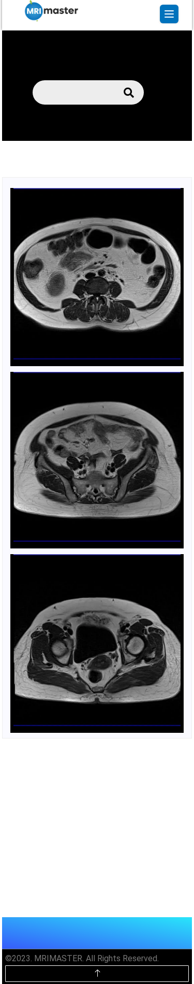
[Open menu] (169, 14)
